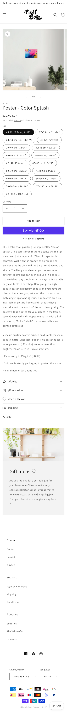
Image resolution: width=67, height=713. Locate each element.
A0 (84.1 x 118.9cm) (17, 194)
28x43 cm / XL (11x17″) (19, 139)
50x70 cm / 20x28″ (16, 170)
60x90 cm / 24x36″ (46, 178)
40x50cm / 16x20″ (16, 155)
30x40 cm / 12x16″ (16, 147)
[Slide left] (26, 97)
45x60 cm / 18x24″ (42, 163)
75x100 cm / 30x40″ (47, 186)
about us (12, 623)
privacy (11, 564)
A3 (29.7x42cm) (49, 139)
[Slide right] (41, 97)
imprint (11, 557)
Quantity (7, 201)
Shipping (17, 120)
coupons (11, 639)
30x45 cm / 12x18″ (46, 147)
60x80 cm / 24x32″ (16, 178)
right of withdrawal (17, 586)
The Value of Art (16, 631)
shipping (11, 594)
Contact (11, 549)
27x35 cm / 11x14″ (49, 132)
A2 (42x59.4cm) (15, 163)
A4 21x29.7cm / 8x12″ (18, 132)
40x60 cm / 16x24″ (45, 155)
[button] (4, 15)
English (47, 676)
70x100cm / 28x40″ (17, 186)
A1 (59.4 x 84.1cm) (46, 170)
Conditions (13, 601)
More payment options (33, 238)
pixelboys (28, 707)
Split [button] (9, 416)
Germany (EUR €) (21, 676)
